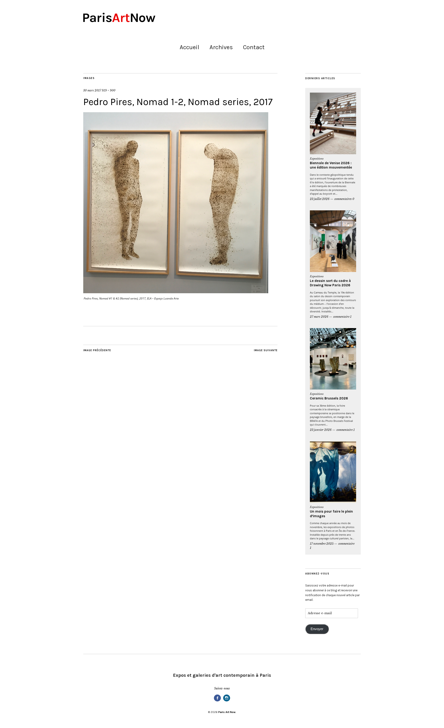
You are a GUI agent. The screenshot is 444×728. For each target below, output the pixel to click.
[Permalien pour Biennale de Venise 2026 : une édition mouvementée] (333, 123)
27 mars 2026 (319, 316)
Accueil (189, 47)
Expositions (317, 158)
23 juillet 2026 (320, 199)
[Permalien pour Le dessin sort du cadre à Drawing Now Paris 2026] (333, 241)
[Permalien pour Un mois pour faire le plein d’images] (333, 472)
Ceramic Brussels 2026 (329, 398)
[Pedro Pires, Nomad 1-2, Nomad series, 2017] (175, 291)
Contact (254, 47)
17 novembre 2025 (321, 543)
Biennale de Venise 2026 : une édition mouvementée (331, 165)
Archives (221, 47)
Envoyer (317, 629)
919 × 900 (108, 90)
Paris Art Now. (227, 712)
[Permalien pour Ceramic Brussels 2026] (333, 359)
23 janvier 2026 (321, 430)
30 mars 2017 (92, 90)
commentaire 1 (342, 316)
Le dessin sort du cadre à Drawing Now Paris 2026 (330, 283)
